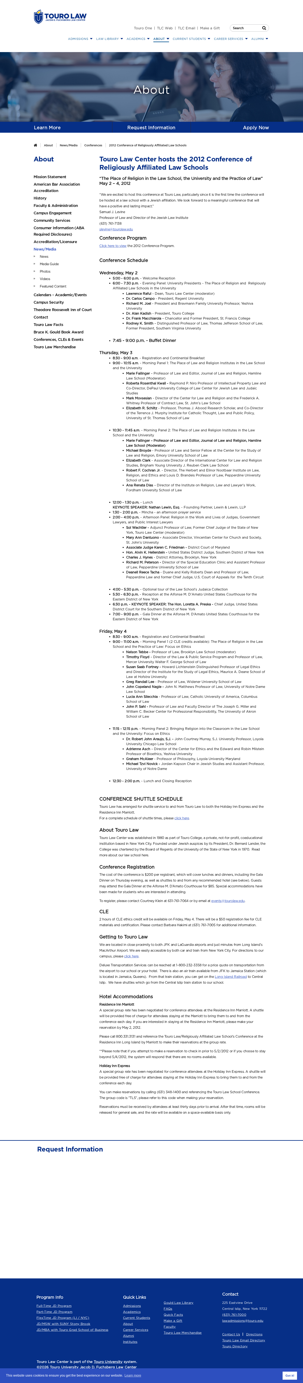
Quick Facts (173, 1314)
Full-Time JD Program (54, 1306)
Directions (254, 1334)
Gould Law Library (178, 1302)
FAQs (168, 1308)
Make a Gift (210, 28)
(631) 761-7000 (234, 1314)
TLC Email (186, 28)
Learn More (47, 127)
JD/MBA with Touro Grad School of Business (72, 1330)
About (48, 145)
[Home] (35, 145)
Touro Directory (235, 1346)
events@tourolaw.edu (227, 901)
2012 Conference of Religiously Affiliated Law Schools (148, 145)
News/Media (69, 145)
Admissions (132, 1306)
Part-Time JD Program (54, 1312)
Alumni (128, 1336)
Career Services (135, 1330)
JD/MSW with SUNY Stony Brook (63, 1324)
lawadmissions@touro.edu (242, 1320)
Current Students (136, 1318)
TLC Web (165, 28)
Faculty (170, 1326)
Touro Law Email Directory (243, 1340)
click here (181, 818)
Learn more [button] (132, 1375)
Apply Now (256, 127)
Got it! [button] (289, 1375)
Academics (132, 1312)
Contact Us (231, 1334)
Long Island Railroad (231, 976)
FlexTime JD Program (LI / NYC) (62, 1318)
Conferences (93, 145)
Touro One (143, 28)
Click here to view (113, 246)
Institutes (130, 1342)
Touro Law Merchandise (183, 1332)
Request (151, 127)
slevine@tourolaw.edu (116, 229)
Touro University (108, 1362)
